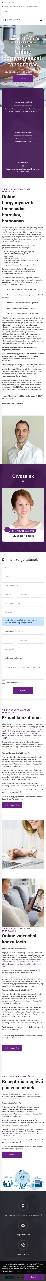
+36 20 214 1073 (23, 1254)
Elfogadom (34, 1277)
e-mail (30, 280)
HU (3, 12)
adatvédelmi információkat (11, 1133)
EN (6, 12)
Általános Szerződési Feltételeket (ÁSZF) (21, 737)
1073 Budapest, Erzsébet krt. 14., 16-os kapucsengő (20, 6)
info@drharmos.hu (23, 396)
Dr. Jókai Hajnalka (23, 536)
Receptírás (12, 1154)
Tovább (23, 78)
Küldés (23, 690)
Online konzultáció (12, 805)
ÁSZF (18, 682)
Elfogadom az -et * (14, 682)
